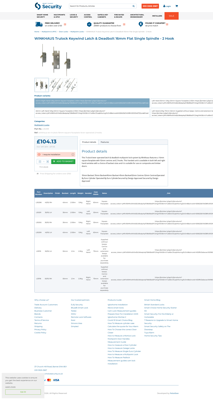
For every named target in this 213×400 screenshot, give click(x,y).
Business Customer (43, 311)
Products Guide (115, 300)
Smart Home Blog (152, 300)
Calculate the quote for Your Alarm (123, 326)
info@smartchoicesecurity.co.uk (48, 374)
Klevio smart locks (116, 308)
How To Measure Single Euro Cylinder (124, 351)
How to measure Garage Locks (121, 348)
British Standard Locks (154, 305)
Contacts (38, 317)
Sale (171, 16)
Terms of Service (41, 320)
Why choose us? (41, 300)
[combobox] (102, 6)
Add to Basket (65, 161)
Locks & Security (74, 16)
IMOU (73, 314)
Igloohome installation (118, 305)
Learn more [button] (10, 387)
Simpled (74, 326)
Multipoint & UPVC (49, 32)
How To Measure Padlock (119, 357)
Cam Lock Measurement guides (122, 311)
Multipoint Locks (77, 32)
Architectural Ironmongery (137, 16)
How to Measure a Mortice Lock (122, 336)
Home (36, 32)
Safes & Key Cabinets (103, 16)
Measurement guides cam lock (121, 361)
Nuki (73, 320)
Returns (38, 323)
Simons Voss (76, 323)
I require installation (51, 154)
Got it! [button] (23, 392)
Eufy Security (77, 305)
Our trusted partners (80, 300)
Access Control (88, 16)
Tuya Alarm (149, 333)
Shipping (38, 326)
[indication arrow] (65, 24)
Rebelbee (174, 393)
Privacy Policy (40, 329)
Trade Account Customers (46, 305)
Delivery (38, 308)
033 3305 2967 (150, 6)
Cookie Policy (40, 333)
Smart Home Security (42, 16)
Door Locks (63, 32)
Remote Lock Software (81, 317)
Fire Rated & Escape (119, 16)
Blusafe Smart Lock (79, 308)
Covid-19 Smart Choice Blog (120, 320)
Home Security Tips (153, 336)
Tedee (73, 311)
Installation (113, 364)
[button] (75, 85)
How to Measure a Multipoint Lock (123, 354)
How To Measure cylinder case (121, 323)
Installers (157, 16)
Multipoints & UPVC (59, 16)
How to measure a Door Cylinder (122, 345)
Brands (37, 314)
